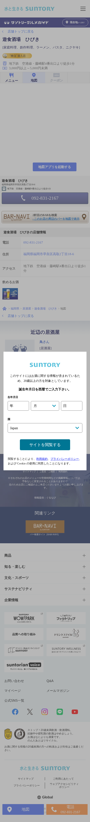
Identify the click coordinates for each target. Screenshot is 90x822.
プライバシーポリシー (64, 458)
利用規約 (42, 458)
